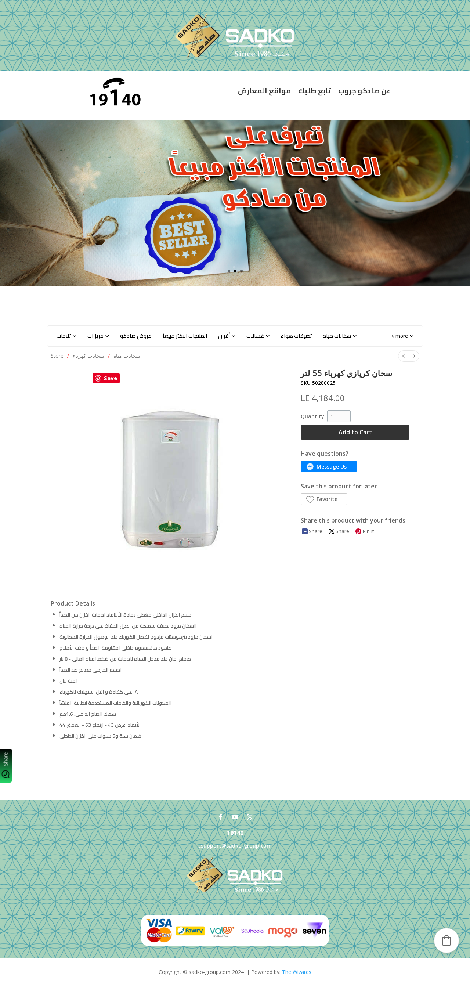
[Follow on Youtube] (235, 817)
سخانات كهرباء (88, 355)
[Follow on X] (250, 817)
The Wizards (296, 971)
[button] (402, 336)
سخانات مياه (126, 355)
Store (57, 355)
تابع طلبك (314, 90)
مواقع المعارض (264, 90)
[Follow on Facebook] (220, 817)
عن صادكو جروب (364, 90)
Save (110, 378)
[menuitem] (403, 356)
